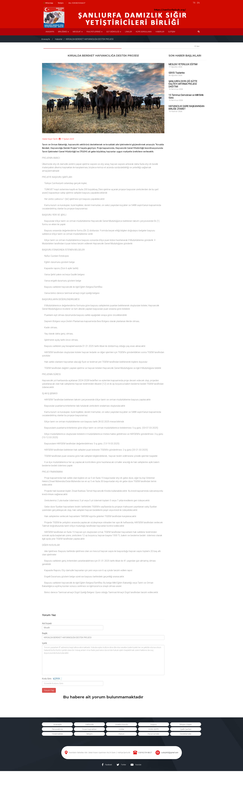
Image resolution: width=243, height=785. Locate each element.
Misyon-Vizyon (186, 724)
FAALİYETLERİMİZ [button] (93, 32)
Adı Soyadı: (47, 623)
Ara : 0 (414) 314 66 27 (76, 3)
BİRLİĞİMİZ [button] (62, 32)
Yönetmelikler (57, 734)
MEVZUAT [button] (77, 32)
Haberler (58, 39)
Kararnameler (153, 734)
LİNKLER (128, 32)
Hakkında (89, 724)
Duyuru (153, 724)
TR (194, 3)
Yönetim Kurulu (121, 724)
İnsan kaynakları (89, 729)
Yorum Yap (49, 690)
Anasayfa (45, 39)
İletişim (61, 3)
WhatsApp (49, 3)
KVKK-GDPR (154, 729)
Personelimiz (57, 729)
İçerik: (44, 643)
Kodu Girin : (47, 679)
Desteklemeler (185, 734)
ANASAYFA (50, 32)
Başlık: (45, 633)
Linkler (121, 729)
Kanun (121, 734)
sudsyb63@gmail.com (169, 753)
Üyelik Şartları (185, 729)
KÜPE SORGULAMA (144, 32)
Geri (198, 46)
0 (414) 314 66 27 (145, 753)
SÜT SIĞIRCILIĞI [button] (113, 32)
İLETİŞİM (171, 32)
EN (198, 3)
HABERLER (160, 32)
